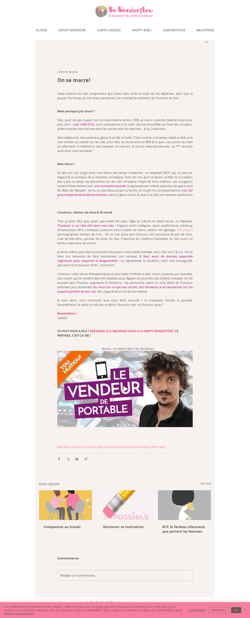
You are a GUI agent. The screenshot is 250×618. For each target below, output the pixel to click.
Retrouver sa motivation (123, 527)
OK (236, 610)
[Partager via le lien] (86, 459)
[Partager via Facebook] (59, 459)
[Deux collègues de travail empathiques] (65, 505)
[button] (206, 41)
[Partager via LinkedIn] (77, 459)
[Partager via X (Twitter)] (68, 459)
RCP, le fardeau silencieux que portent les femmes (183, 529)
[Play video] (125, 389)
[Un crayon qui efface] (125, 505)
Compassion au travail (62, 527)
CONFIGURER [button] (196, 610)
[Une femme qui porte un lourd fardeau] (184, 505)
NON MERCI (218, 610)
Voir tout (206, 483)
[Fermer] (245, 610)
